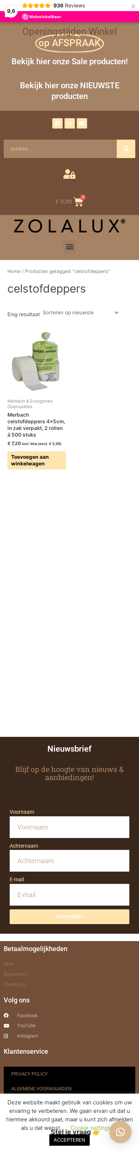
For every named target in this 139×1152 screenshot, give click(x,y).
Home (13, 271)
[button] (69, 246)
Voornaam (22, 812)
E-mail (17, 879)
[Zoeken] (126, 149)
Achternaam (24, 846)
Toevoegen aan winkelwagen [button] (30, 460)
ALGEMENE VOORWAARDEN (41, 1088)
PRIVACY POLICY (29, 1074)
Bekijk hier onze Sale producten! (69, 61)
